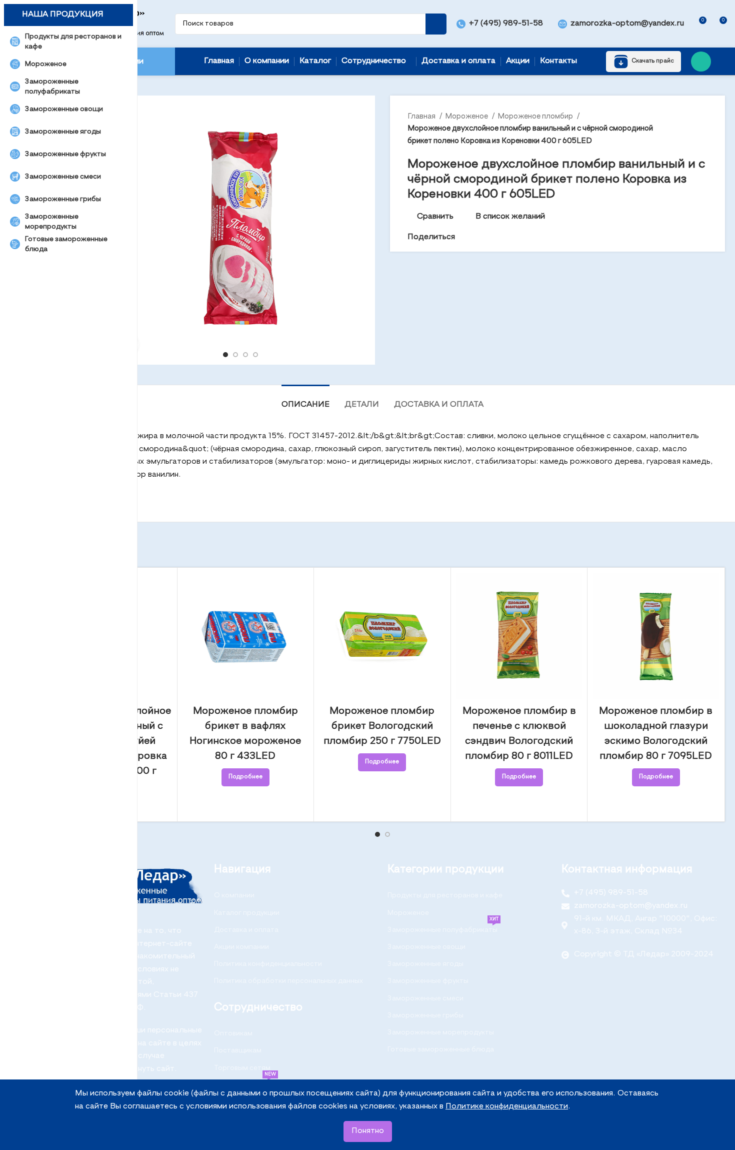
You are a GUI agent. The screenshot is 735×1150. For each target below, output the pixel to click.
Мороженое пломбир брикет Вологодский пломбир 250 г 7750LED (382, 726)
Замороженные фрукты (428, 980)
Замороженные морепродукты (441, 1032)
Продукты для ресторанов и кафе (445, 895)
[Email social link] (463, 237)
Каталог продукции (247, 912)
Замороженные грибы (426, 1015)
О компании (234, 895)
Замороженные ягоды (426, 963)
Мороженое (467, 116)
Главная (422, 116)
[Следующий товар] (703, 129)
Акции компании (241, 946)
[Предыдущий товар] (683, 129)
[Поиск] (436, 24)
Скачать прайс (653, 61)
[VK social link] (486, 237)
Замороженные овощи (427, 946)
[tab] (306, 400)
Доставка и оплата (246, 929)
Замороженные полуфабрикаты (443, 927)
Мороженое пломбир (536, 116)
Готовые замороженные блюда (441, 1049)
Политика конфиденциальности (268, 963)
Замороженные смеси (426, 998)
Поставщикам (238, 1050)
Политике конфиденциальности (507, 1106)
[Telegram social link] (498, 237)
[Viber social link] (509, 237)
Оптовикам (233, 1033)
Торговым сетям (242, 1067)
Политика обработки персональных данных (288, 980)
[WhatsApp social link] (701, 62)
